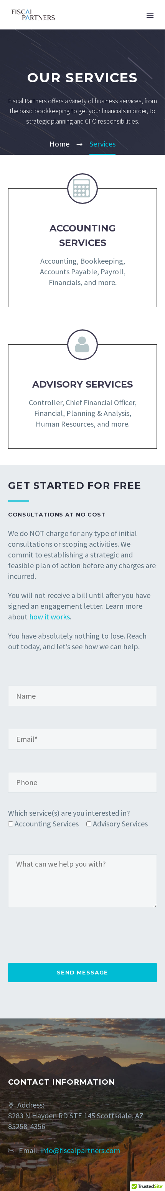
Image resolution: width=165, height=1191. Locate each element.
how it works (49, 616)
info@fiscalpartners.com (80, 1150)
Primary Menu (150, 15)
